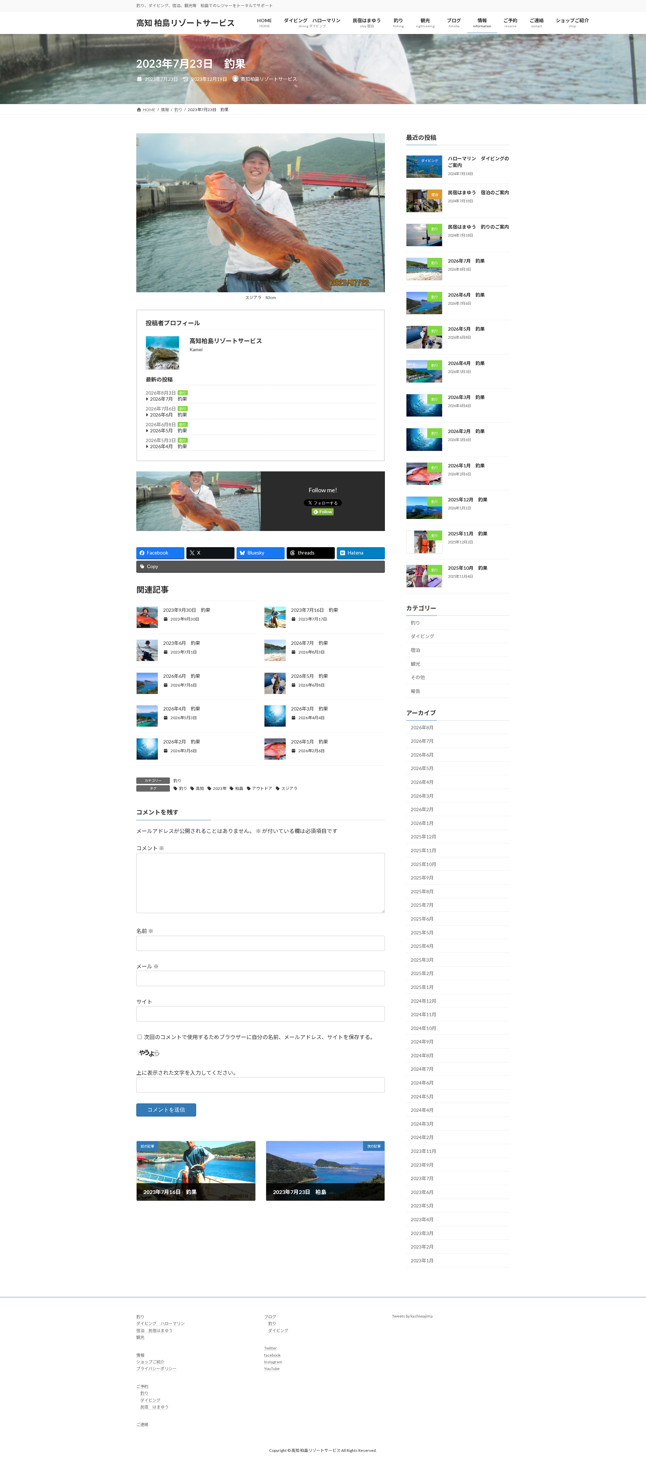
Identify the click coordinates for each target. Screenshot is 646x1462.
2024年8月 (422, 1055)
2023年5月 (422, 1205)
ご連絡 (142, 1424)
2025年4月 (422, 946)
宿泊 (415, 650)
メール (147, 966)
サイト (144, 1001)
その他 (418, 677)
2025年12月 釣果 (468, 499)
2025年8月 (422, 891)
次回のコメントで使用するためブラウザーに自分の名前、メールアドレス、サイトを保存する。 (259, 1037)
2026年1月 (422, 823)
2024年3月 (422, 1124)
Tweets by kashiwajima (412, 1316)
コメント (150, 848)
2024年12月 (423, 1000)
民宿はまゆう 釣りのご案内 (478, 227)
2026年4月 (422, 782)
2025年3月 (422, 960)
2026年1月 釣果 (309, 741)
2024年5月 (422, 1096)
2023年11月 (423, 1151)
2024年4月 (422, 1110)
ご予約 (142, 1386)
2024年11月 (423, 1014)
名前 (144, 931)
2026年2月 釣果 (181, 741)
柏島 (239, 788)
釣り (182, 393)
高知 (200, 788)
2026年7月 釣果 (168, 399)
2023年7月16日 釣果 (314, 610)
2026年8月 (422, 727)
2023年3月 (422, 1233)
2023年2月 (422, 1247)
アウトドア (262, 788)
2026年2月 (422, 809)
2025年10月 (423, 864)
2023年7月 (422, 1178)
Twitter (270, 1348)
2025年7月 (422, 905)
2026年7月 (422, 741)
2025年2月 (422, 973)
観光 (415, 664)
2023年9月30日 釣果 (186, 610)
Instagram (273, 1361)
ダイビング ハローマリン (160, 1323)
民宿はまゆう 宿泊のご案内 (478, 192)
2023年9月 (422, 1165)
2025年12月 (423, 836)
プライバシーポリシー (156, 1368)
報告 (415, 691)
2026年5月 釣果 (168, 430)
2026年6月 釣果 (168, 415)
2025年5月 (422, 932)
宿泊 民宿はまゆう (154, 1330)
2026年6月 (422, 755)
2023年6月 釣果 (181, 643)
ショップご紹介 (150, 1361)
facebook (272, 1354)
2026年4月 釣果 (168, 446)
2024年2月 (422, 1137)
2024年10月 (423, 1028)
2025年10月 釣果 (468, 568)
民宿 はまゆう (154, 1406)
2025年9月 (422, 877)
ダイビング (422, 636)
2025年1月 (422, 987)
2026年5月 (422, 768)
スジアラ (289, 788)
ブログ (270, 1316)
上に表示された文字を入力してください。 (187, 1072)
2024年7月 (422, 1069)
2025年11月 (423, 850)
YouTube (272, 1368)
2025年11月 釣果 (468, 533)
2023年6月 (422, 1192)
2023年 (219, 788)
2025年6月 (422, 919)
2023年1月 (422, 1260)
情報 (140, 1354)
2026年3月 (422, 796)
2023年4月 (422, 1219)
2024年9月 (422, 1041)
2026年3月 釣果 (309, 708)
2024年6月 (422, 1083)
